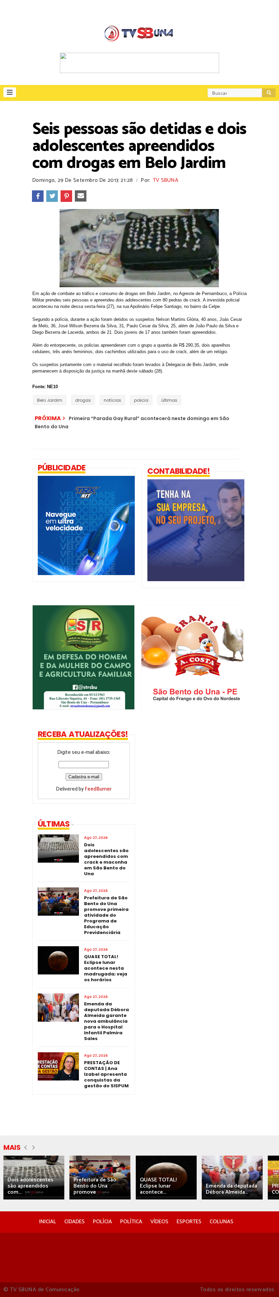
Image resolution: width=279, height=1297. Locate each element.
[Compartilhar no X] (52, 196)
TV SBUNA (165, 180)
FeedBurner (98, 789)
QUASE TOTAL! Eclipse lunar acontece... (158, 1186)
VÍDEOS (159, 1221)
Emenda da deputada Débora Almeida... (231, 1189)
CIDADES (74, 1221)
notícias (112, 400)
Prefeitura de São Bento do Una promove (94, 1186)
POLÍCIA (102, 1221)
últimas (169, 400)
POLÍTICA (131, 1221)
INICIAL (47, 1221)
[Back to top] (262, 1281)
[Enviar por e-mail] (80, 196)
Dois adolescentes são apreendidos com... (30, 1186)
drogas (83, 400)
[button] (9, 92)
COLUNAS (221, 1221)
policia (141, 400)
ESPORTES (189, 1221)
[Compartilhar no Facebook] (38, 196)
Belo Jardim (49, 400)
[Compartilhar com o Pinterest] (66, 196)
